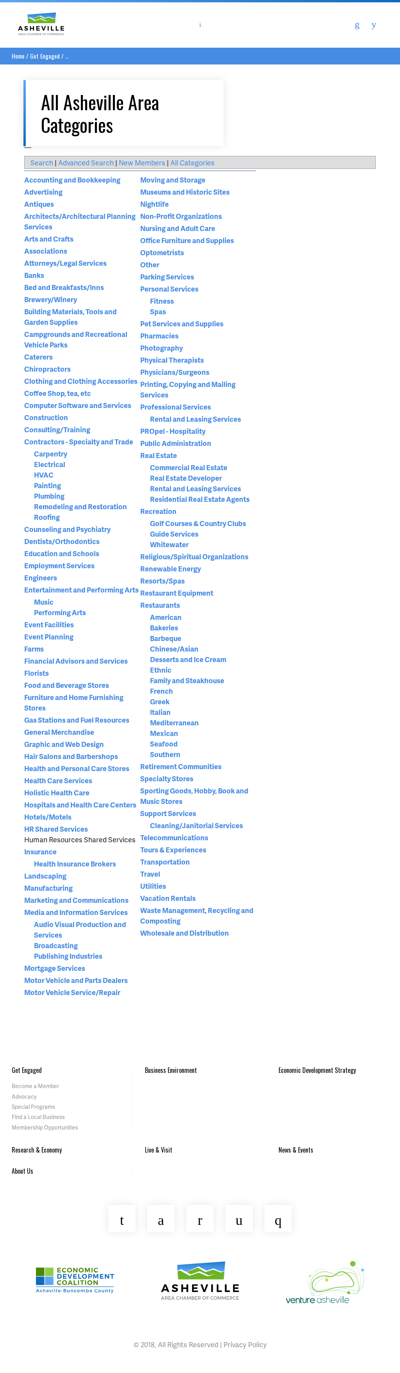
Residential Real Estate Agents (200, 499)
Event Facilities (49, 624)
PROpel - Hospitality (172, 431)
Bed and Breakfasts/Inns (64, 287)
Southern (165, 754)
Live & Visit (158, 1150)
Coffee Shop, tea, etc (57, 393)
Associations (45, 251)
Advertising (43, 192)
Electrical (49, 464)
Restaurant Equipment (176, 593)
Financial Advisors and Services (76, 661)
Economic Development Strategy (317, 1070)
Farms (34, 648)
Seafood (164, 743)
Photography (161, 348)
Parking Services (167, 276)
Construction (46, 417)
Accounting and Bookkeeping (72, 179)
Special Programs (33, 1106)
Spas (158, 311)
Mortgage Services (54, 968)
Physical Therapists (172, 360)
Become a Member (35, 1086)
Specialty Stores (166, 778)
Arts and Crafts (48, 238)
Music (44, 602)
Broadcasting (56, 945)
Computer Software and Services (77, 405)
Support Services (168, 813)
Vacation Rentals (168, 898)
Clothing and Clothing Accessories (81, 381)
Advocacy (24, 1096)
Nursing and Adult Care (177, 228)
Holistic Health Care (56, 792)
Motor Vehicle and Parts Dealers (76, 980)
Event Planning (48, 636)
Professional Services (175, 407)
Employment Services (59, 565)
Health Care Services (58, 780)
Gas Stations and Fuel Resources (76, 720)
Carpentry (50, 453)
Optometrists (162, 252)
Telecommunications (174, 837)
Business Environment (171, 1070)
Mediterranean (174, 722)
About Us (22, 1171)
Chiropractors (47, 369)
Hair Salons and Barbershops (71, 756)
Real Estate (158, 455)
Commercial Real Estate (188, 467)
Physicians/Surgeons (174, 372)
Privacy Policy (245, 1344)
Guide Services (174, 534)
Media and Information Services (76, 912)
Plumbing (49, 496)
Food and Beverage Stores (66, 685)
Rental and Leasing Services (195, 419)
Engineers (40, 577)
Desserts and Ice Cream (188, 659)
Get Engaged (45, 56)
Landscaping (45, 876)
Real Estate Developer (186, 478)
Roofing (47, 517)
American (166, 617)
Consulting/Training (57, 429)
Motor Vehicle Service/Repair (72, 992)
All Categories (192, 162)
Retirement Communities (180, 766)
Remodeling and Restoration (80, 506)
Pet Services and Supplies (181, 323)
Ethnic (160, 670)
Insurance (40, 851)
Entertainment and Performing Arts (81, 589)
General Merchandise (59, 732)
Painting (47, 485)
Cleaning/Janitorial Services (196, 825)
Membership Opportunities (45, 1127)
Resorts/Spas (162, 580)
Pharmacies (159, 335)
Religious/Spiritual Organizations (194, 556)
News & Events (296, 1150)
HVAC (44, 475)
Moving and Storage (172, 179)
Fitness (162, 301)
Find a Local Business (38, 1117)
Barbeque (165, 638)
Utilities (153, 886)
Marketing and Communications (76, 900)
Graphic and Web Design (64, 744)
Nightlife (154, 204)
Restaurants (160, 605)
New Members (142, 162)
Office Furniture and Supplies (187, 240)
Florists (36, 673)
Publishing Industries (68, 956)
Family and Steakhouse (187, 680)
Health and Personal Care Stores (76, 768)
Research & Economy (37, 1150)
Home (18, 56)
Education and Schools (61, 553)
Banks (34, 275)
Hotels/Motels (47, 817)
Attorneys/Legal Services (65, 263)
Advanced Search (86, 162)
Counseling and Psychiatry (67, 529)
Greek (160, 701)
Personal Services (169, 289)
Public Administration (175, 443)
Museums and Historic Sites (185, 192)
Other (149, 264)
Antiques (39, 204)
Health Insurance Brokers (75, 863)
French (161, 691)
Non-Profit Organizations (181, 216)
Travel (150, 874)
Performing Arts (60, 612)
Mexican (164, 733)
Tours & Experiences (173, 849)
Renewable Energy (170, 568)
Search (41, 162)
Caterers (38, 357)
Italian (160, 712)
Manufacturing (48, 888)
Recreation (158, 511)
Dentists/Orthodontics (62, 541)
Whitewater (169, 544)
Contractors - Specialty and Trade (78, 441)
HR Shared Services (56, 829)
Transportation (165, 861)
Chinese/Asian (174, 648)
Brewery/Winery (50, 299)
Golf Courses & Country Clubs (198, 523)
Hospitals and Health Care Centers (80, 804)
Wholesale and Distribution (184, 933)
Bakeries (164, 627)
